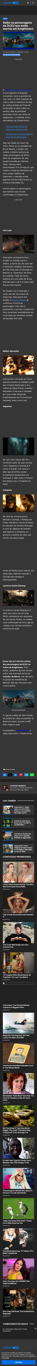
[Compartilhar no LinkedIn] (15, 774)
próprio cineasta (19, 300)
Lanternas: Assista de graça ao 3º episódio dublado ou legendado (22, 836)
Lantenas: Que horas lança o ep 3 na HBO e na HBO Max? (22, 823)
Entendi (18, 1362)
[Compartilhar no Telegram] (26, 774)
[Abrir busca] (33, 3)
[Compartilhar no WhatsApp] (32, 774)
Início (5, 18)
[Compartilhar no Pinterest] (21, 774)
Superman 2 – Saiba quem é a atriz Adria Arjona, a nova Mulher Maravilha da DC (22, 810)
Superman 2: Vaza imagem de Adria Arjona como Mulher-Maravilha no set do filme (23, 848)
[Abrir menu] (28, 3)
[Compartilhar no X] (10, 774)
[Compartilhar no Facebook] (5, 774)
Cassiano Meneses (18, 786)
